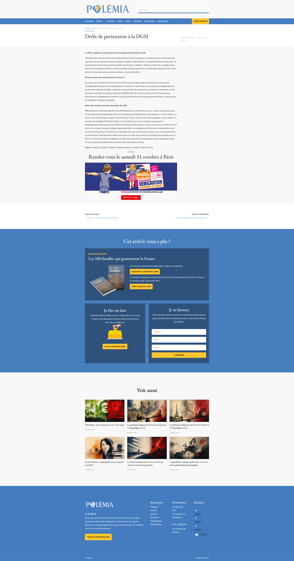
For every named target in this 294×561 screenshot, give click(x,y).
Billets (94, 28)
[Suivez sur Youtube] (196, 534)
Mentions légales (202, 558)
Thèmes (99, 21)
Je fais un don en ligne (115, 346)
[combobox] (173, 10)
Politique (110, 21)
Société (120, 21)
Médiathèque (162, 21)
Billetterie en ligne (131, 197)
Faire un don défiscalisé (98, 537)
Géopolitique (149, 21)
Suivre (197, 514)
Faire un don (200, 21)
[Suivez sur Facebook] (196, 526)
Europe (128, 21)
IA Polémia (89, 21)
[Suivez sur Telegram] (196, 510)
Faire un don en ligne (141, 286)
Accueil (88, 28)
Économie (138, 21)
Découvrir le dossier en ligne (144, 272)
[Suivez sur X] (196, 518)
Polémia (192, 38)
